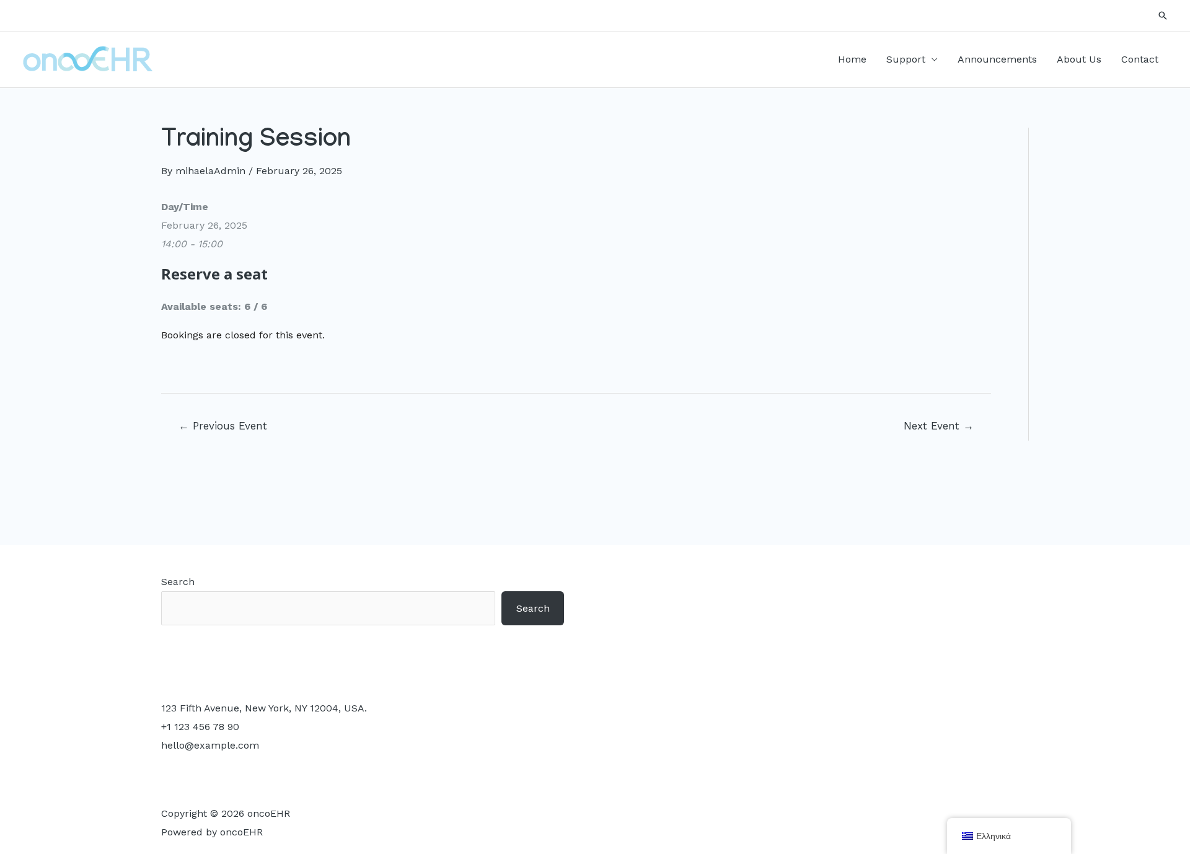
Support (905, 59)
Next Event (939, 426)
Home (852, 59)
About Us (1079, 59)
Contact (1139, 59)
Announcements (997, 59)
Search (178, 582)
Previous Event (222, 426)
